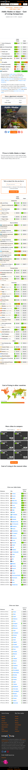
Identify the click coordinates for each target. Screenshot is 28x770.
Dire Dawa (4, 723)
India (21, 7)
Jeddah (16, 718)
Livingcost (20, 17)
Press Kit (4, 757)
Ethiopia (16, 7)
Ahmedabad (18, 725)
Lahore (16, 727)
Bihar (3, 729)
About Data (10, 769)
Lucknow (17, 731)
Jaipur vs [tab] (19, 429)
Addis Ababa (12, 9)
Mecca (16, 720)
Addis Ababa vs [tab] (11, 429)
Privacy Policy (17, 769)
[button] (6, 132)
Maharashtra (5, 727)
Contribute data (14, 191)
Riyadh (16, 716)
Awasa (3, 720)
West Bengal (5, 731)
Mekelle (3, 718)
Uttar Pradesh (5, 725)
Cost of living (20, 1)
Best (26, 1)
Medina (16, 723)
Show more (14, 462)
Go (20, 4)
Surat (16, 729)
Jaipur (18, 9)
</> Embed (13, 132)
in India (19, 89)
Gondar (3, 716)
